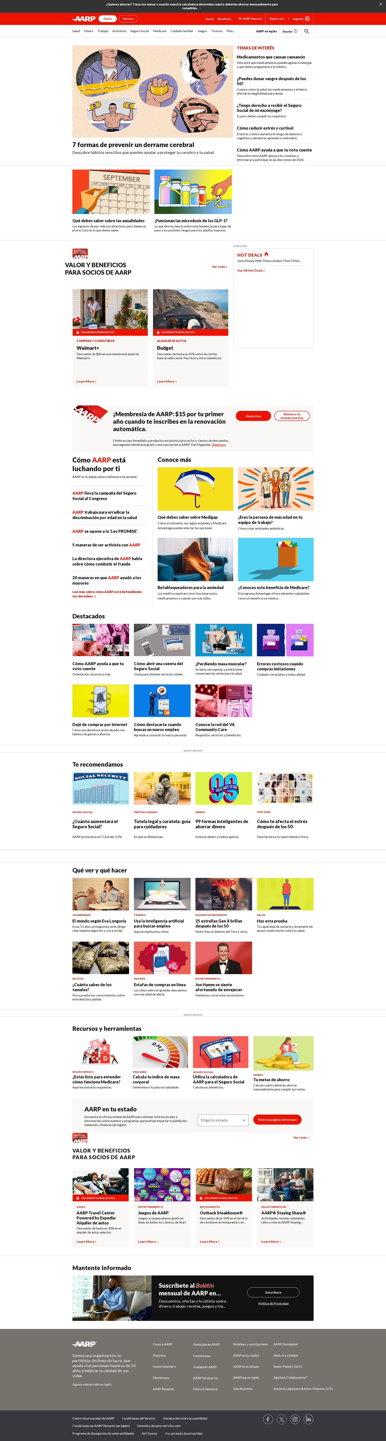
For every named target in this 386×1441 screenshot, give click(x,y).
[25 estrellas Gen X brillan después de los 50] (223, 894)
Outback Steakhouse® (221, 1212)
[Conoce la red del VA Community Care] (223, 700)
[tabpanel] (285, 31)
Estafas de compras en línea (160, 984)
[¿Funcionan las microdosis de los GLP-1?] (193, 192)
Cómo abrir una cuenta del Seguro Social (158, 666)
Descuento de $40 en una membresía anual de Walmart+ (108, 356)
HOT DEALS (249, 255)
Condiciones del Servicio (138, 1418)
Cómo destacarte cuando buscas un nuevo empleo (157, 727)
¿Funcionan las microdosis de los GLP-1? (191, 220)
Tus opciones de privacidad (183, 1433)
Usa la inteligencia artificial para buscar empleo (159, 923)
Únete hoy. (218, 444)
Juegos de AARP (153, 1212)
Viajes (81, 1206)
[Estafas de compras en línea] (162, 958)
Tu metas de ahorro (271, 1079)
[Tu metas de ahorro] (283, 1053)
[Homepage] (84, 19)
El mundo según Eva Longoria (99, 920)
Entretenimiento (150, 1206)
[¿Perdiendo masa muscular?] (223, 640)
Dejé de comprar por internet (99, 724)
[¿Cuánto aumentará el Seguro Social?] (100, 788)
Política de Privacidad (273, 1303)
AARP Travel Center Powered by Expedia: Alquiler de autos (96, 1217)
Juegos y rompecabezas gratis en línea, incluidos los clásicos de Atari (162, 1220)
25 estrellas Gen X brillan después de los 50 (218, 923)
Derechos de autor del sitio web (159, 1426)
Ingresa (298, 18)
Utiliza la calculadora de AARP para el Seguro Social (218, 1079)
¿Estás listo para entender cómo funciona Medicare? (96, 1079)
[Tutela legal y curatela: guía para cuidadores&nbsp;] (162, 788)
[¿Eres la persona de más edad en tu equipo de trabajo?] (276, 489)
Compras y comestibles (96, 341)
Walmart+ (88, 348)
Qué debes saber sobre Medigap (188, 517)
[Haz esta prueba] (285, 894)
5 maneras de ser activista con (106, 544)
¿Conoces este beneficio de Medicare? (273, 587)
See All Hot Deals (250, 270)
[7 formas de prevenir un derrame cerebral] (152, 91)
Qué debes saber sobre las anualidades (108, 220)
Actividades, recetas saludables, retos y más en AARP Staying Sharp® (283, 1220)
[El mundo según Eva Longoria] (100, 894)
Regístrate (277, 18)
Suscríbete (273, 1292)
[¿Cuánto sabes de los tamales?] (100, 958)
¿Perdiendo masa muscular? (221, 663)
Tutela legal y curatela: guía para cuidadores (162, 824)
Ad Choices (149, 1433)
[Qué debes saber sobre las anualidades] (111, 192)
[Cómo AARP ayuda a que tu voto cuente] (100, 640)
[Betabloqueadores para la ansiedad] (195, 559)
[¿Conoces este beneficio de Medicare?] (276, 559)
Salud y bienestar (273, 1206)
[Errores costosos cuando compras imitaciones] (285, 640)
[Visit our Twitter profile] (282, 1419)
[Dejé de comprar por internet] (100, 700)
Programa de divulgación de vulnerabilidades (103, 1433)
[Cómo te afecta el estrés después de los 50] (285, 788)
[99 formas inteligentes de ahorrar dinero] (223, 788)
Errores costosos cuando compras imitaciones (280, 666)
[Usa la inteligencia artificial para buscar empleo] (162, 894)
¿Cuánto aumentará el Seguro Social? (95, 824)
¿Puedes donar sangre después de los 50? (271, 81)
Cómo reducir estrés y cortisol (265, 128)
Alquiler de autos (171, 341)
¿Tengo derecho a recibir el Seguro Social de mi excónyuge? (269, 108)
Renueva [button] (128, 18)
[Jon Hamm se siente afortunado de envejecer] (223, 958)
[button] (306, 31)
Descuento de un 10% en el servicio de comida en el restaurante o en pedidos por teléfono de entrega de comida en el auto (224, 1220)
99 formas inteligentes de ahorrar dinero (221, 824)
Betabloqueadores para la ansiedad (191, 587)
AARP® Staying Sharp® (283, 1212)
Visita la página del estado (277, 1119)
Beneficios (224, 18)
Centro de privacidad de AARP (93, 1418)
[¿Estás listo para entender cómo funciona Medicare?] (100, 1052)
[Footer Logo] (104, 1344)
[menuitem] (76, 33)
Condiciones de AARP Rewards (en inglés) (101, 1426)
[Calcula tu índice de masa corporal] (160, 1052)
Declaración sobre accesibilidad (185, 1418)
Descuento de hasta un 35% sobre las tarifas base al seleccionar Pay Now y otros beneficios (189, 356)
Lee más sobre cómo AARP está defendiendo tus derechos (107, 594)
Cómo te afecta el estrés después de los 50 (282, 824)
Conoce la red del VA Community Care (215, 727)
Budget (165, 348)
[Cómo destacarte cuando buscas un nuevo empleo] (162, 700)
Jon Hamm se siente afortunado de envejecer (218, 987)
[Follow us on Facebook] (268, 1419)
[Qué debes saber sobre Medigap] (195, 489)
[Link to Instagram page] (295, 1419)
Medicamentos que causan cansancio (271, 56)
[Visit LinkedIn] (309, 1419)
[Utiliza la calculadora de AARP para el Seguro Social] (220, 1052)
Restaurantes (210, 1206)
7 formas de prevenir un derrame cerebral (133, 144)
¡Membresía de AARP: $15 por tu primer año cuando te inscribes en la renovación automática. (169, 421)
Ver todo (218, 266)
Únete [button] (108, 18)
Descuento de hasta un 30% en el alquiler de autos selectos (99, 1230)
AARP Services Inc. (206, 1378)
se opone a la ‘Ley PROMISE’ (105, 531)
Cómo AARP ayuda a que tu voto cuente (274, 149)
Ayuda (209, 18)
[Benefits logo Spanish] (82, 258)
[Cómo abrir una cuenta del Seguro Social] (162, 640)
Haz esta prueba (272, 920)
